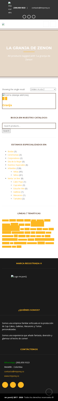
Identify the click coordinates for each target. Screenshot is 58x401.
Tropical (41, 243)
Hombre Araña (18, 232)
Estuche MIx (18, 188)
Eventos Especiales (16, 165)
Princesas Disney (10, 239)
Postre (47, 236)
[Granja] (3, 98)
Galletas (17, 192)
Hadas (51, 229)
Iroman (27, 232)
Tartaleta (17, 198)
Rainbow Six (22, 240)
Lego (33, 232)
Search (6, 130)
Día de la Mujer (15, 161)
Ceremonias (13, 154)
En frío (27, 225)
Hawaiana (6, 232)
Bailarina (20, 220)
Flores (27, 229)
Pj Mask (33, 236)
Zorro (19, 246)
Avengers (5, 220)
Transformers (32, 243)
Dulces (21, 225)
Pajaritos (21, 236)
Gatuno (45, 229)
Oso (16, 236)
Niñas (16, 171)
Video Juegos (6, 247)
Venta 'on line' (14, 178)
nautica (48, 233)
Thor (11, 243)
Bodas (11, 151)
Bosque (27, 220)
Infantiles (12, 168)
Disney (14, 224)
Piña (28, 236)
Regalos (31, 239)
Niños (16, 175)
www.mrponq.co (11, 376)
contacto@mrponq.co (41, 7)
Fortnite (33, 229)
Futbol (39, 229)
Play (43, 236)
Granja (7, 105)
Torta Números (20, 243)
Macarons (18, 195)
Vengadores (49, 243)
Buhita (33, 220)
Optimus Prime (7, 236)
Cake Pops (18, 181)
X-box (14, 247)
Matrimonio (40, 232)
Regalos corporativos (44, 239)
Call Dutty (40, 220)
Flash (22, 229)
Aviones (12, 220)
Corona (47, 220)
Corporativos (14, 158)
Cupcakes (17, 185)
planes (38, 236)
